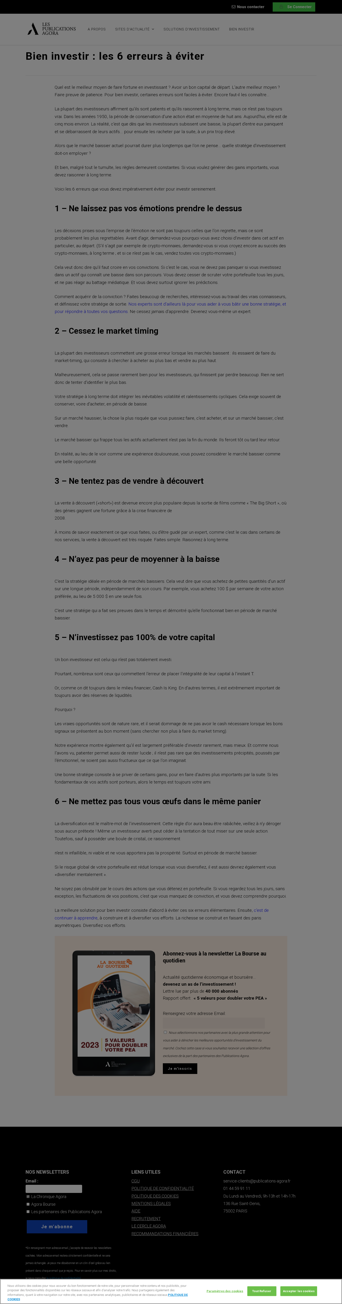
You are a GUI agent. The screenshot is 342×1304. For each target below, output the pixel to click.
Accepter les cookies (299, 1291)
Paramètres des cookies (225, 1291)
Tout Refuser (261, 1291)
